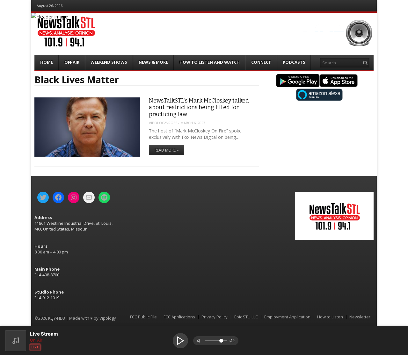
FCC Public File (143, 317)
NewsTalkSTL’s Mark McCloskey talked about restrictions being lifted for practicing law (199, 107)
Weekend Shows (109, 62)
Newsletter (359, 317)
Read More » (166, 150)
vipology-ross (163, 122)
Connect (261, 62)
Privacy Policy (214, 317)
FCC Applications (179, 317)
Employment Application (287, 317)
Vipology (107, 318)
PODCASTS (294, 62)
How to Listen (330, 317)
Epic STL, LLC (246, 317)
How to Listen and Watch (209, 62)
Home (46, 62)
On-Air (71, 62)
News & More (153, 62)
